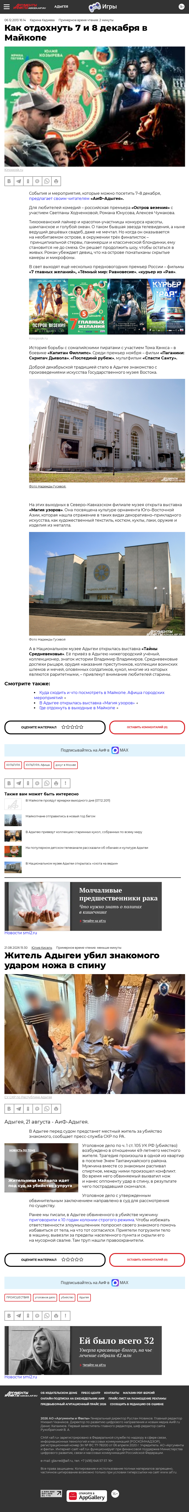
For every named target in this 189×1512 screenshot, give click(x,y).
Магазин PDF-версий (139, 1393)
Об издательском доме (59, 1393)
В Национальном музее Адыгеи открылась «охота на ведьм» (72, 863)
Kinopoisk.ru (13, 170)
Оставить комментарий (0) (147, 727)
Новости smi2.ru (20, 933)
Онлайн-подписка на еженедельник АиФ (73, 1398)
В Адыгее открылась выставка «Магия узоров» (87, 703)
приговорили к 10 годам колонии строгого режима (81, 1220)
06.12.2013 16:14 (15, 20)
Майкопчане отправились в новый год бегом (60, 816)
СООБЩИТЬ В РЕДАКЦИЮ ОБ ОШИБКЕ (137, 1404)
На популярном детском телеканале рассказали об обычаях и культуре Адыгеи (87, 848)
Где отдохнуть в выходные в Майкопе (77, 708)
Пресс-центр (90, 1393)
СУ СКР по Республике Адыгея (28, 1097)
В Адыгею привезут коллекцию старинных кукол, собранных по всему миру (84, 832)
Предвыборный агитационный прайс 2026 (73, 1404)
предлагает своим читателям (59, 198)
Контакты (111, 1393)
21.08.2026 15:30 (16, 947)
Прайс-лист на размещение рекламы (137, 1398)
